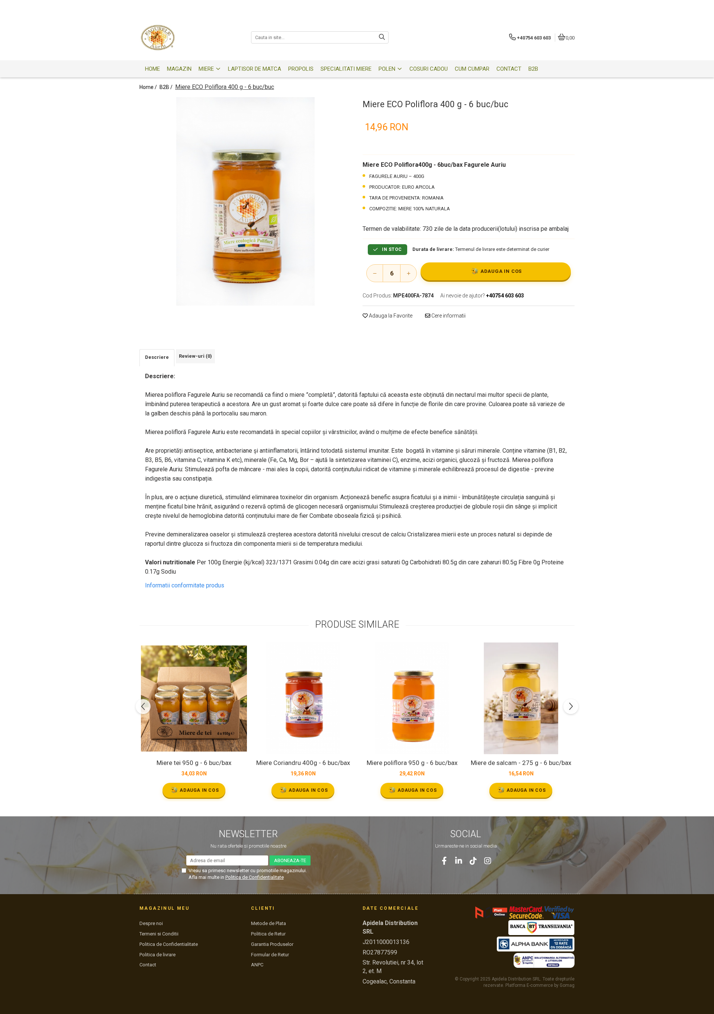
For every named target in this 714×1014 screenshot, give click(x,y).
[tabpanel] (245, 201)
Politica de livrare (157, 954)
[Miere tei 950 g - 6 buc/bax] (194, 698)
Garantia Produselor (272, 944)
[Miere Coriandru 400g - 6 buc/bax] (303, 698)
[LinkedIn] (458, 860)
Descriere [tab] (157, 357)
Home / (148, 87)
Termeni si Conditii (158, 934)
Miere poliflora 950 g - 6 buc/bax (412, 762)
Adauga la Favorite (390, 316)
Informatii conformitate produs (184, 585)
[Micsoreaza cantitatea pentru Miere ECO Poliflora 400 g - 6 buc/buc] (375, 273)
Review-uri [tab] (195, 356)
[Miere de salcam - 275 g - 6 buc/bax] (521, 698)
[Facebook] (444, 860)
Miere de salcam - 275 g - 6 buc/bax (521, 762)
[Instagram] (487, 860)
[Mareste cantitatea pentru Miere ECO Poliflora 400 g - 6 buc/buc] (408, 273)
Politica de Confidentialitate (254, 877)
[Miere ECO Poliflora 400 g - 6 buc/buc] (245, 201)
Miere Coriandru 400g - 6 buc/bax (303, 762)
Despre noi (151, 923)
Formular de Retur (270, 954)
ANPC (257, 964)
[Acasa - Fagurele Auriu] (185, 38)
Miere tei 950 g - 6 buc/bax (194, 762)
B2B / (167, 87)
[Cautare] (382, 37)
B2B (533, 69)
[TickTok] (473, 860)
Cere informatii (448, 316)
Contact (147, 964)
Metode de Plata (268, 923)
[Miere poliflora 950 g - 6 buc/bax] (412, 698)
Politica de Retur (268, 934)
